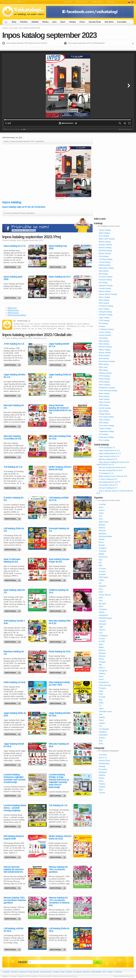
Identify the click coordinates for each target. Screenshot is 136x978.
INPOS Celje (12, 308)
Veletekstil (103, 732)
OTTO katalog (104, 376)
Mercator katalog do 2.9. (14, 406)
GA (100, 583)
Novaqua (102, 662)
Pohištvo (23, 22)
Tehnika (72, 22)
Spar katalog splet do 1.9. (14, 591)
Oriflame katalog (105, 373)
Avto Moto (109, 22)
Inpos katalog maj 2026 (58, 247)
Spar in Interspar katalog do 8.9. (12, 560)
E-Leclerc (102, 569)
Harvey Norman (105, 595)
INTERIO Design (105, 618)
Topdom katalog (105, 428)
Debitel (101, 554)
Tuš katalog (103, 434)
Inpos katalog (13, 28)
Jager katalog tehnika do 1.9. (14, 375)
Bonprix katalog (105, 253)
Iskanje (22, 962)
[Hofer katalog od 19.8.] (37, 692)
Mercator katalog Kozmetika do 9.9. (13, 437)
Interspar (102, 621)
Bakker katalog (104, 242)
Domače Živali (95, 22)
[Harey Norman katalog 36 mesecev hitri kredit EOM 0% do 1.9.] (82, 415)
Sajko (101, 691)
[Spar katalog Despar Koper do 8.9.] (82, 569)
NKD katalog (104, 364)
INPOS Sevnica (13, 313)
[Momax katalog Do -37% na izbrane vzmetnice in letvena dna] (82, 907)
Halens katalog (104, 291)
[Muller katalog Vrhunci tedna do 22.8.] (82, 846)
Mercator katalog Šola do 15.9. (60, 437)
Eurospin (102, 574)
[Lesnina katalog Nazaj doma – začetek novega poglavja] (37, 815)
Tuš (100, 726)
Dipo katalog (103, 271)
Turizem (102, 793)
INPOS (101, 612)
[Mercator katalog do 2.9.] (37, 415)
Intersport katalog (105, 315)
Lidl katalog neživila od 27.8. (59, 498)
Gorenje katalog (105, 288)
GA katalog (103, 283)
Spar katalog (104, 411)
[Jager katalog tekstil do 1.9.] (82, 354)
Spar (100, 700)
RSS (104, 972)
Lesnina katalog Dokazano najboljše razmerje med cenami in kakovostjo (14, 778)
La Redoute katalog (106, 329)
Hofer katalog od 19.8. (15, 682)
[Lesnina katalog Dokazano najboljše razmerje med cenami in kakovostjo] (37, 784)
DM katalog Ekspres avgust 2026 (14, 837)
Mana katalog (104, 341)
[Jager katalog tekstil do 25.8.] (37, 754)
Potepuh (102, 787)
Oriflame (102, 674)
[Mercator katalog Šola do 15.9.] (82, 446)
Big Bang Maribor (105, 536)
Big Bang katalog (105, 250)
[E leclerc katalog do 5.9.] (37, 507)
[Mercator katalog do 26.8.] (82, 754)
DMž (100, 566)
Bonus (101, 542)
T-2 (100, 706)
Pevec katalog (104, 385)
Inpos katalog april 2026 (13, 278)
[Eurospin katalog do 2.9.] (82, 538)
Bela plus (102, 531)
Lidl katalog (103, 338)
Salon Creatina (104, 402)
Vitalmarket (103, 735)
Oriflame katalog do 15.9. (59, 591)
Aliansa (102, 510)
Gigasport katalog (105, 285)
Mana (101, 644)
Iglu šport (102, 604)
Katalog (69, 972)
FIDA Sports (103, 577)
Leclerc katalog (104, 332)
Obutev (45, 22)
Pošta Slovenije (105, 685)
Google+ (110, 972)
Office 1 (102, 668)
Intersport (102, 624)
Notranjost (103, 772)
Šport (62, 22)
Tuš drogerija (104, 729)
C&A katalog (103, 256)
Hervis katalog (104, 297)
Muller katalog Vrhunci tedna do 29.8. (60, 468)
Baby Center (103, 522)
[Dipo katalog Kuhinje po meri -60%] (82, 692)
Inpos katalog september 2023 (49, 35)
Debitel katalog (104, 265)
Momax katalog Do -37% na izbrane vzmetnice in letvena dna (59, 901)
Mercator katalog (105, 347)
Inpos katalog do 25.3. (60, 276)
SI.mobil (102, 697)
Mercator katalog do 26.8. (59, 745)
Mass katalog (104, 344)
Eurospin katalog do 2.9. (59, 529)
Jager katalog (104, 318)
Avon (101, 519)
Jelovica (102, 630)
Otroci (82, 22)
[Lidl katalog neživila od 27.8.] (82, 507)
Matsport (102, 653)
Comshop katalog (105, 259)
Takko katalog (104, 420)
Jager (101, 627)
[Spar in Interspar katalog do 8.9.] (37, 569)
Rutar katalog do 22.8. (60, 651)
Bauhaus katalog (105, 245)
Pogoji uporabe (33, 972)
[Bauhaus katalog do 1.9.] (37, 661)
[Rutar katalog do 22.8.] (82, 661)
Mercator (102, 656)
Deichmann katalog (106, 268)
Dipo (100, 560)
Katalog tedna (104, 763)
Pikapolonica (104, 682)
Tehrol (101, 720)
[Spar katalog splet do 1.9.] (37, 600)
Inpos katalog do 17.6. (15, 246)
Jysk (101, 633)
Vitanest (102, 738)
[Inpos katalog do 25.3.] (82, 286)
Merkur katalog (104, 350)
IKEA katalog (104, 303)
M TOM (102, 641)
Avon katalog (104, 236)
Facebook (118, 972)
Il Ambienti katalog (106, 306)
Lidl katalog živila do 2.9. (14, 529)
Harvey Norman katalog (108, 294)
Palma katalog (104, 379)
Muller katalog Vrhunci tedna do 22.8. (60, 837)
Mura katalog (104, 358)
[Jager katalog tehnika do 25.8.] (82, 723)
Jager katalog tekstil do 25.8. (14, 745)
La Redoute (103, 636)
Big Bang (102, 533)
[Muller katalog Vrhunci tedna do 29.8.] (82, 477)
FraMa (101, 580)
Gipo (100, 589)
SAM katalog (104, 405)
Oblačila (34, 22)
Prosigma (102, 688)
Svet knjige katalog (106, 417)
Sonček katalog (105, 408)
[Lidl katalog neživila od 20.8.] (37, 938)
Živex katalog (104, 440)
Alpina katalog (104, 233)
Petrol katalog (104, 382)
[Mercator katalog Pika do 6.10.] (82, 631)
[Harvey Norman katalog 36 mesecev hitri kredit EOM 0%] (37, 877)
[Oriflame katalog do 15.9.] (82, 600)
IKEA (101, 606)
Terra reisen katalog (106, 426)
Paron (101, 676)
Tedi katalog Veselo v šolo (14, 622)
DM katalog (103, 274)
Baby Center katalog (106, 239)
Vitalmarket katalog (106, 437)
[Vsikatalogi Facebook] (90, 17)
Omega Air (103, 671)
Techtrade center (105, 711)
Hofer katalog (104, 300)
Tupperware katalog (106, 431)
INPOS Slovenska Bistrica (17, 315)
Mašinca (102, 650)
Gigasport (102, 586)
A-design (102, 504)
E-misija (102, 571)
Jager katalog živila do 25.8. (15, 714)
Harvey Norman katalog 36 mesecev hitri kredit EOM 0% (14, 869)
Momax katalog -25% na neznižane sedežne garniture (15, 900)
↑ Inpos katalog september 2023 (123, 976)
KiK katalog (103, 323)
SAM (101, 694)
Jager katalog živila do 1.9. (60, 375)
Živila (14, 22)
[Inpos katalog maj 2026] (82, 256)
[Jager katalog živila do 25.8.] (37, 723)
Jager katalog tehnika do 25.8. (59, 714)
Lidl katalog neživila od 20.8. (13, 929)
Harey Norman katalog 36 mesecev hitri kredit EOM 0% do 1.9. (60, 409)
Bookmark (86, 972)
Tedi (100, 714)
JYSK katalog (104, 320)
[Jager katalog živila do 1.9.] (82, 384)
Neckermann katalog (107, 361)
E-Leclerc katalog (105, 277)
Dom (54, 22)
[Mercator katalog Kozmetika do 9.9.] (37, 446)
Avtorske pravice (46, 972)
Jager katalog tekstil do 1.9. (59, 345)
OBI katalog (103, 370)
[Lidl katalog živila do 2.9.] (37, 538)
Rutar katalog (104, 396)
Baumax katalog (105, 248)
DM (100, 563)
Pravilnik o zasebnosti (19, 972)
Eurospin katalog (105, 280)
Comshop (102, 551)
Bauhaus (102, 525)
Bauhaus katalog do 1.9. (14, 652)
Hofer (101, 598)
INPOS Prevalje (13, 310)
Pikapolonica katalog (107, 388)
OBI (100, 665)
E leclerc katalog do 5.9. (13, 498)
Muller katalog (104, 356)
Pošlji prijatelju (96, 972)
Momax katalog (105, 353)
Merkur (101, 659)
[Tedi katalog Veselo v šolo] (37, 631)
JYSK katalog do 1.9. (14, 344)
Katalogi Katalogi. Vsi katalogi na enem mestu (24, 11)
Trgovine (110, 2)
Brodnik (102, 545)
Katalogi (68, 2)
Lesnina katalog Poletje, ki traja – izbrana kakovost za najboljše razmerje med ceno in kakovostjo (59, 780)
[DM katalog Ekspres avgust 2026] (37, 846)
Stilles (101, 703)
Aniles (101, 513)
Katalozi (132, 2)
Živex (101, 741)
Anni (100, 516)
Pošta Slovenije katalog (108, 391)
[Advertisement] (24, 164)
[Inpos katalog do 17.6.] (37, 256)
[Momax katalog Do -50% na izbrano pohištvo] (82, 877)
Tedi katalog (103, 423)
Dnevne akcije (82, 2)
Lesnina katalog (105, 335)
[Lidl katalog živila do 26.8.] (82, 938)
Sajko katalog (104, 399)
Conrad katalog (104, 262)
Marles (101, 647)
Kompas (102, 326)
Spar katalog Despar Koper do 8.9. (59, 560)
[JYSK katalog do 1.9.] (37, 354)
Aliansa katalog (105, 230)
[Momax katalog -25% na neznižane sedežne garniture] (37, 907)
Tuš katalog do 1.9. (13, 467)
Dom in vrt (103, 758)
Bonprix (102, 539)
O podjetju (6, 972)
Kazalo (62, 972)
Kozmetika (121, 22)
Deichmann (103, 557)
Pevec (101, 679)
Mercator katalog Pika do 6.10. (60, 622)
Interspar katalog (105, 312)
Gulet (101, 592)
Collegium (102, 548)
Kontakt (56, 972)
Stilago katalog (104, 414)
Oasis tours (103, 367)
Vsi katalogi (77, 972)
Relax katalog (104, 393)
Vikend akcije (97, 2)
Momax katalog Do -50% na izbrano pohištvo (58, 869)
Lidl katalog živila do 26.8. (59, 929)
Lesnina (102, 639)
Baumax (102, 528)
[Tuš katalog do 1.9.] (37, 477)
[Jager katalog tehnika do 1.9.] (37, 384)
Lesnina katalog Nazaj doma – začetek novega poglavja (15, 808)
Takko (101, 709)
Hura (100, 601)
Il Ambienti (103, 609)
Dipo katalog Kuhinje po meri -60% (59, 683)
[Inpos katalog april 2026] (37, 286)
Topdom (102, 723)
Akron (101, 507)
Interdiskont (103, 615)
